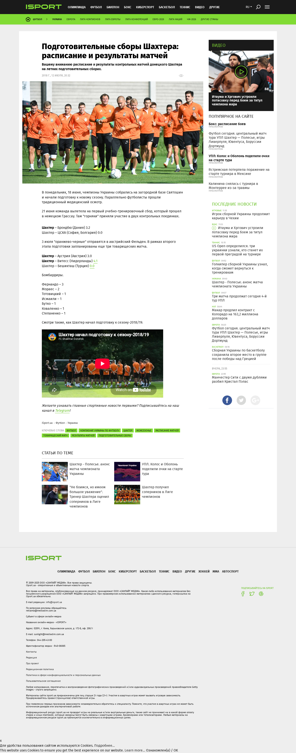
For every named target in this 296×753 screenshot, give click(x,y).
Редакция (31, 657)
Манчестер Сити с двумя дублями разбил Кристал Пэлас (239, 379)
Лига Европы (112, 19)
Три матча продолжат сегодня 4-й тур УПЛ (239, 298)
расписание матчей (167, 430)
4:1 (95, 260)
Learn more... (135, 750)
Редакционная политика (40, 669)
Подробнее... (104, 745)
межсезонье (144, 430)
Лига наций (175, 19)
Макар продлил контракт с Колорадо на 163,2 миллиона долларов (235, 314)
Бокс (127, 7)
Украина (57, 19)
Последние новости (234, 204)
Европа (71, 19)
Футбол (96, 7)
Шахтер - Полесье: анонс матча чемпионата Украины (237, 284)
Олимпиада (77, 7)
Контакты (31, 651)
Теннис (185, 7)
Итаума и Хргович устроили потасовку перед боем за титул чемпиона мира (237, 100)
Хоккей (204, 571)
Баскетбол (167, 7)
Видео (219, 45)
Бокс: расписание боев (227, 123)
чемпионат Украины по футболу (99, 430)
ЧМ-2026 (191, 19)
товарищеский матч (55, 435)
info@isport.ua (54, 602)
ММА (216, 571)
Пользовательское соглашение (43, 681)
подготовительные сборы (115, 435)
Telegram (62, 410)
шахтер (128, 430)
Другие (214, 7)
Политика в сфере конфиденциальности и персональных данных (63, 675)
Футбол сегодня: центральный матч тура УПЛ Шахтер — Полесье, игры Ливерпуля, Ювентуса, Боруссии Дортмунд (238, 139)
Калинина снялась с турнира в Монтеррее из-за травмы (233, 185)
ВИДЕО (200, 7)
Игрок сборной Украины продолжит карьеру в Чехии (241, 216)
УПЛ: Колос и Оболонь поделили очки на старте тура (239, 158)
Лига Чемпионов (90, 19)
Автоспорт (230, 571)
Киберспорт (145, 7)
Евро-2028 (158, 19)
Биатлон (113, 7)
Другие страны (209, 19)
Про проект (32, 663)
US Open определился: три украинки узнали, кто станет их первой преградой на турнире (237, 250)
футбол (71, 430)
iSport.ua (47, 423)
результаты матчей (83, 435)
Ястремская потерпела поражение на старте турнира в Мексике (239, 171)
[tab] (227, 400)
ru (247, 7)
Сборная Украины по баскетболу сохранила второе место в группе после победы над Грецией (239, 354)
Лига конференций (136, 19)
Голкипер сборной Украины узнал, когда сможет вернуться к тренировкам (240, 268)
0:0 (92, 265)
